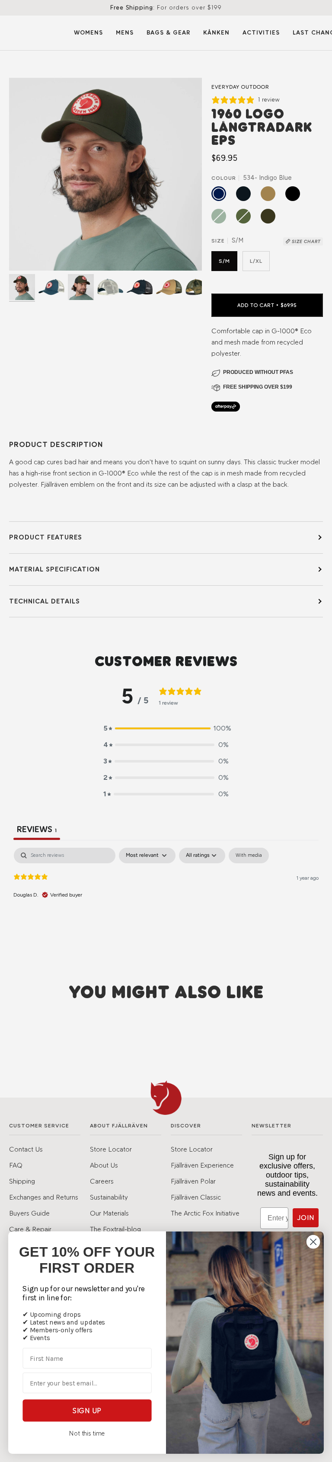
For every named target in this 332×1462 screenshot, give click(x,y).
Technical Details (44, 601)
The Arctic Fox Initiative (205, 1213)
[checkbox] (249, 855)
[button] (166, 728)
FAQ (15, 1165)
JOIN (305, 1217)
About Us (104, 1165)
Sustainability (109, 1197)
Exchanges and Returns (43, 1197)
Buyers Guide (29, 1213)
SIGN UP (87, 1410)
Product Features (45, 537)
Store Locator (111, 1149)
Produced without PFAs (258, 372)
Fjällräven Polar (193, 1181)
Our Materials (109, 1213)
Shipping (22, 1181)
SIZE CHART (305, 241)
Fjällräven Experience (202, 1165)
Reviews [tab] (37, 829)
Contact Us (26, 1149)
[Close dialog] (313, 1242)
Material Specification (54, 569)
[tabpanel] (166, 903)
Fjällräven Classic (196, 1197)
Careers (102, 1181)
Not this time (87, 1433)
